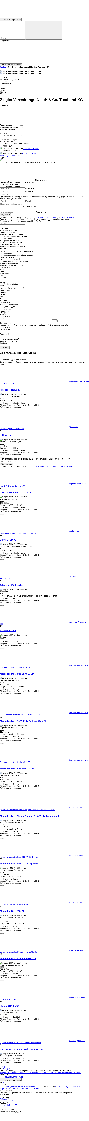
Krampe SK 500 (8, 630)
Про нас (3, 1077)
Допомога (11, 1077)
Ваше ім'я (29, 189)
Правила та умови (8, 1087)
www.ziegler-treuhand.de (10, 156)
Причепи (67, 1073)
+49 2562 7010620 (31, 149)
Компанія (29, 192)
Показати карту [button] (41, 180)
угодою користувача (69, 217)
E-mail (28, 201)
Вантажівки (76, 1073)
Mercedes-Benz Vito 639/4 (14, 911)
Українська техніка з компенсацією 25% (22, 1089)
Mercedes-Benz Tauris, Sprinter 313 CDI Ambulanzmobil (29, 816)
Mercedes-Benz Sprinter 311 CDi (17, 769)
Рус (4, 1082)
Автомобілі (58, 1073)
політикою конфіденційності (46, 217)
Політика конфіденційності (27, 1087)
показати (5, 348)
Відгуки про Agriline (63, 1087)
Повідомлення (29, 207)
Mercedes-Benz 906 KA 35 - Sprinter (19, 863)
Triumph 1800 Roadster (12, 585)
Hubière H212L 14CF (11, 390)
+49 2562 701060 (29, 153)
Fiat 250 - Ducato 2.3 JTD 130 (15, 492)
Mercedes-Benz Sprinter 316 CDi (17, 674)
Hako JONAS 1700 (10, 1006)
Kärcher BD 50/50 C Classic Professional (21, 1049)
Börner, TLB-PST (9, 540)
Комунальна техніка (8, 1073)
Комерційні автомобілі (27, 1073)
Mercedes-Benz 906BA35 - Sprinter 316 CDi (23, 721)
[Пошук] (43, 30)
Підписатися (6, 464)
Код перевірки (42, 212)
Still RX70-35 (6, 435)
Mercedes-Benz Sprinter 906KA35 (18, 958)
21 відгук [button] (4, 78)
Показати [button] (19, 149)
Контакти (20, 1077)
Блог (74, 1087)
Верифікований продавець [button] (12, 125)
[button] (44, 52)
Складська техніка (45, 1073)
